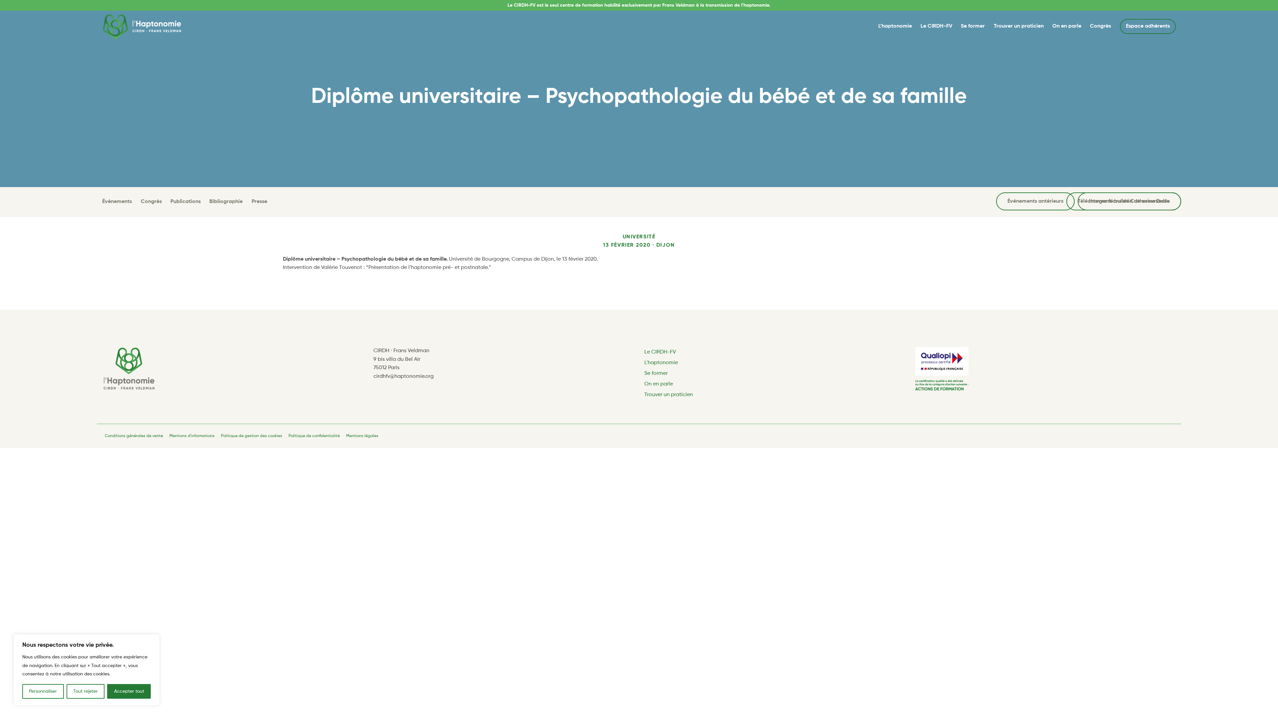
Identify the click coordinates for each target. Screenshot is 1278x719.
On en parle (1066, 26)
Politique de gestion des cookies (251, 436)
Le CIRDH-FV (936, 26)
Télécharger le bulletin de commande (1124, 201)
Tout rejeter (85, 691)
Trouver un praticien (1019, 26)
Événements (117, 201)
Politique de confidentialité (314, 436)
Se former (973, 26)
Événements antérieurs (1035, 201)
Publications (185, 201)
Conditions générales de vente (134, 436)
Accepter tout (129, 691)
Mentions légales (362, 436)
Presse (259, 201)
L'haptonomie (661, 362)
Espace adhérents (1148, 26)
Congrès (1100, 26)
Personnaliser (43, 691)
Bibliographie (226, 201)
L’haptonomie (895, 26)
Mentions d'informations (192, 436)
